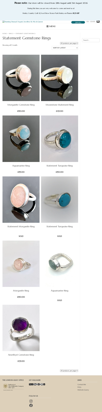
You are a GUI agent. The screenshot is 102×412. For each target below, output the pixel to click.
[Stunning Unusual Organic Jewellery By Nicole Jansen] (22, 22)
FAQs (79, 387)
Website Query (83, 390)
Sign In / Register (78, 23)
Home (4, 33)
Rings (11, 33)
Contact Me (81, 384)
